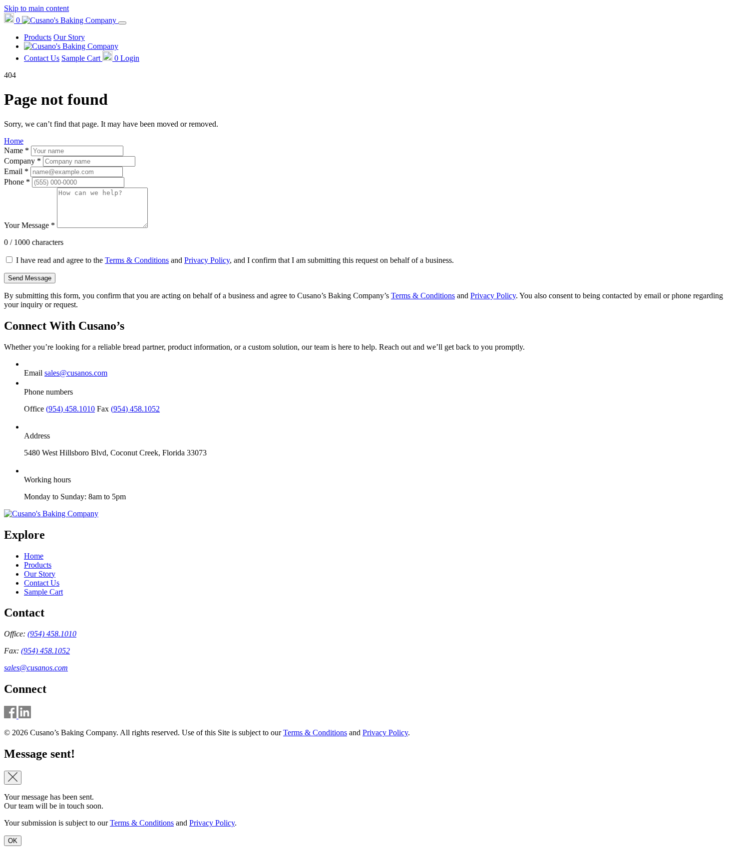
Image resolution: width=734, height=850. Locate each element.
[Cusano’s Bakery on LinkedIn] (24, 715)
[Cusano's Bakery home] (51, 513)
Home (13, 141)
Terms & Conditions (137, 260)
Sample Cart (43, 592)
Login (129, 58)
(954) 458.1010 (70, 409)
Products (37, 37)
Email (16, 171)
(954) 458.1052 (135, 409)
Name (16, 150)
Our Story (69, 37)
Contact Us (41, 58)
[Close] (12, 778)
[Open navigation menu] (122, 22)
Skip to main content (36, 8)
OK (12, 841)
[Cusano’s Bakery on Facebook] (11, 715)
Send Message (29, 278)
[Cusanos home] (70, 20)
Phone (17, 182)
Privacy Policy (207, 260)
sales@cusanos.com (75, 373)
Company (22, 161)
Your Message (29, 225)
